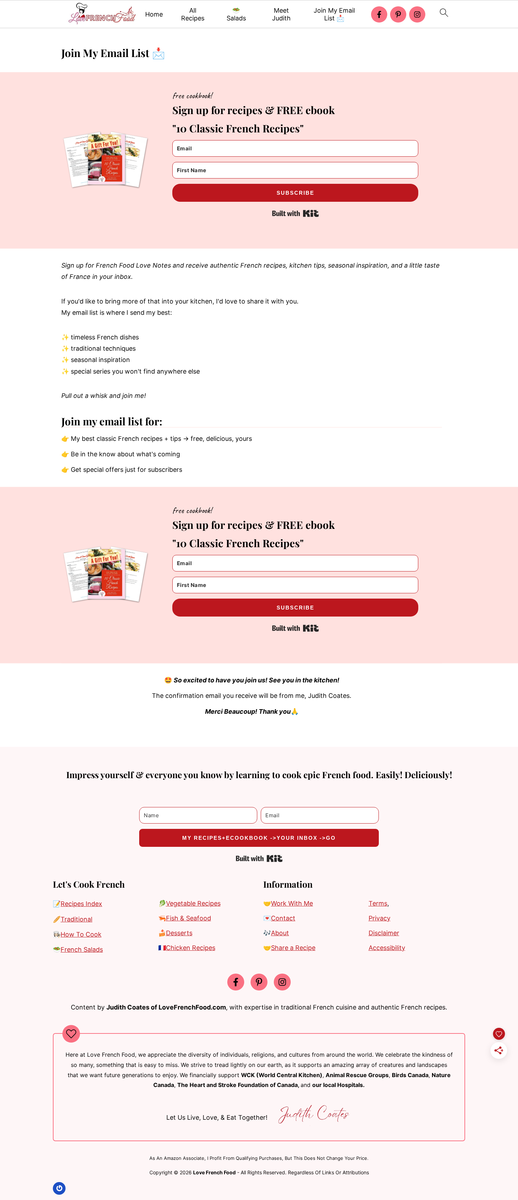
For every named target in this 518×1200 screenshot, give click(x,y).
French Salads (82, 949)
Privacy (379, 918)
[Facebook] (379, 14)
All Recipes (192, 14)
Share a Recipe (293, 947)
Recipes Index (81, 903)
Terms (378, 903)
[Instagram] (417, 14)
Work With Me (292, 903)
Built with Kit (295, 213)
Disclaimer (384, 933)
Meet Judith (281, 14)
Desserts (179, 933)
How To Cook (81, 934)
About (280, 933)
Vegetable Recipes (193, 903)
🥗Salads (236, 14)
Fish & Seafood (188, 918)
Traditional (76, 919)
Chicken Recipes (190, 947)
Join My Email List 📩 (334, 14)
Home (154, 14)
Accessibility (387, 947)
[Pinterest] (398, 14)
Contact (283, 918)
